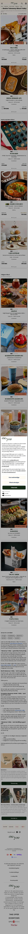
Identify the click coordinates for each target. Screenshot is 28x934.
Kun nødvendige (14, 477)
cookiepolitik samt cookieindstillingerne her (10, 460)
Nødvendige (7, 491)
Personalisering (8, 495)
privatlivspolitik (5, 466)
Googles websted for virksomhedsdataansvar (13, 471)
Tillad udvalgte (14, 482)
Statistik (6, 493)
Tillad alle (14, 487)
